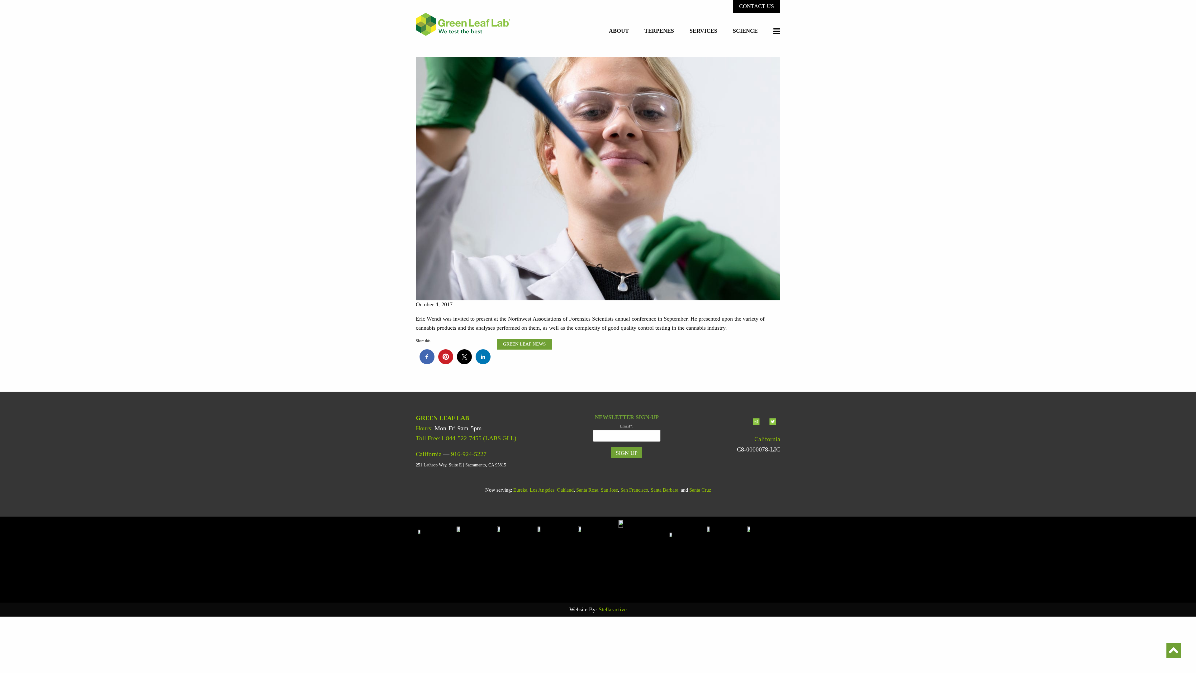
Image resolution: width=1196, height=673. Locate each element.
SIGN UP (627, 453)
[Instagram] (757, 426)
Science (745, 31)
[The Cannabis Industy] (558, 556)
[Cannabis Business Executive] (598, 556)
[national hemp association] (517, 556)
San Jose (609, 490)
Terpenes (659, 31)
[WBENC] (727, 556)
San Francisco (634, 490)
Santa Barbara (664, 490)
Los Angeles (542, 490)
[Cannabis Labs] (642, 556)
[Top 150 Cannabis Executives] (686, 556)
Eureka (520, 490)
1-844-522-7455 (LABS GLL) (478, 438)
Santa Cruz (700, 490)
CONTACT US (756, 6)
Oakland (565, 490)
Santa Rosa (587, 490)
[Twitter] (772, 426)
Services (703, 31)
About (619, 31)
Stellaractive (613, 609)
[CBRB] (763, 556)
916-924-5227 (468, 454)
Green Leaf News (524, 343)
